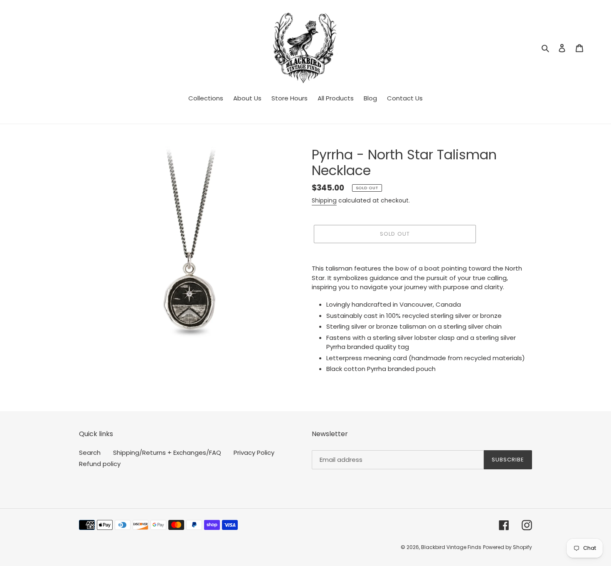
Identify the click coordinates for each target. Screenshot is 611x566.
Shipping (324, 200)
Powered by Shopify (507, 547)
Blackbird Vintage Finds (451, 547)
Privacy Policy (254, 452)
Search (90, 452)
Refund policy (100, 463)
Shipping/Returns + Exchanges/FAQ (167, 452)
